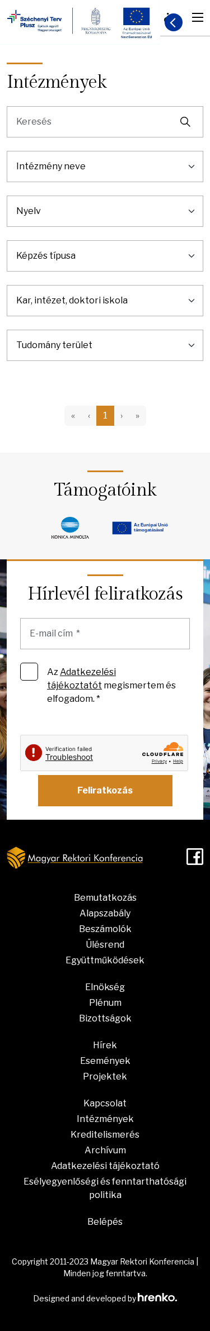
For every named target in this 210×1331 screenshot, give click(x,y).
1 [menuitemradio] (105, 415)
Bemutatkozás (105, 897)
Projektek (105, 1076)
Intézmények (105, 1119)
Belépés (105, 1221)
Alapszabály (105, 913)
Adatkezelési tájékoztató (105, 1166)
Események (105, 1061)
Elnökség (105, 987)
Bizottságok (105, 1018)
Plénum (105, 1002)
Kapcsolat (105, 1103)
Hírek (105, 1045)
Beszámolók (105, 929)
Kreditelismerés (105, 1134)
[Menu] (197, 17)
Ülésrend (105, 944)
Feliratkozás (105, 790)
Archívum (105, 1150)
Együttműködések (105, 960)
